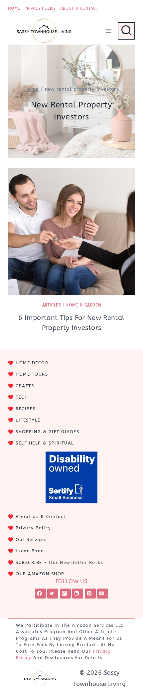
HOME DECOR (32, 362)
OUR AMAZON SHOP (40, 573)
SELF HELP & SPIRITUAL (45, 442)
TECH (22, 397)
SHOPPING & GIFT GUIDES (47, 431)
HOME (14, 8)
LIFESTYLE (28, 420)
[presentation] (71, 231)
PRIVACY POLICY (40, 8)
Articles (51, 305)
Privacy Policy (33, 527)
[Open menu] (108, 31)
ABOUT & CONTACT (79, 8)
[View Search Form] (126, 31)
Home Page (30, 550)
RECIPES (26, 408)
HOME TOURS (32, 374)
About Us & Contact (41, 516)
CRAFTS (25, 385)
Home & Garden (83, 305)
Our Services (31, 539)
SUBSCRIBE (29, 562)
